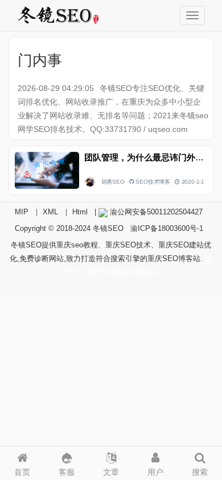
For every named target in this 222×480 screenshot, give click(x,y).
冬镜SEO (108, 228)
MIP (21, 212)
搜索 (200, 472)
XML (50, 212)
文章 (111, 472)
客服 (67, 472)
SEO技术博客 (152, 182)
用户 (155, 472)
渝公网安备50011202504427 (155, 212)
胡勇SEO (113, 182)
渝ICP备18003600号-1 (166, 228)
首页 (22, 472)
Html (80, 212)
